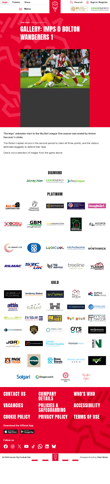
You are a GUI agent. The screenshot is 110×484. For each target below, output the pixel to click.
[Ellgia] (13, 318)
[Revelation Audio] (76, 361)
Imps (4, 2)
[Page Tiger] (13, 360)
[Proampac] (76, 181)
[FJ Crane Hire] (55, 318)
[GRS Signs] (76, 330)
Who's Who (84, 394)
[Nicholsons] (76, 248)
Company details (47, 396)
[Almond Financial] (34, 205)
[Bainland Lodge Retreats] (34, 307)
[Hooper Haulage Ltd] (97, 224)
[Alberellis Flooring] (13, 294)
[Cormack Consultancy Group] (76, 205)
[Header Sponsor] (100, 9)
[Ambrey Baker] (34, 294)
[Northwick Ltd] (97, 248)
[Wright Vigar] (87, 377)
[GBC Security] (34, 330)
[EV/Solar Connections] (34, 318)
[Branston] (34, 181)
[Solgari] (23, 377)
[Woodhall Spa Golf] (65, 377)
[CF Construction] (76, 307)
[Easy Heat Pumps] (13, 224)
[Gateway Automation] (13, 330)
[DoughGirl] (97, 205)
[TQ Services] (55, 266)
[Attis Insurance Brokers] (13, 307)
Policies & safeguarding (52, 407)
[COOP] (34, 248)
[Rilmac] (13, 266)
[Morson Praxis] (76, 343)
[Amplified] (55, 294)
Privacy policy (53, 417)
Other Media (102, 457)
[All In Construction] (13, 206)
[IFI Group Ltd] (13, 247)
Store (27, 2)
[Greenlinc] (76, 224)
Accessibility (87, 405)
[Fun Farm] (76, 318)
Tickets (16, 2)
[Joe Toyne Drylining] (34, 343)
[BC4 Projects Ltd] (55, 206)
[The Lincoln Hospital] (55, 343)
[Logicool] (55, 248)
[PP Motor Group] (34, 361)
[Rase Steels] (55, 361)
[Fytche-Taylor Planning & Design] (97, 318)
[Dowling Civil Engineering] (97, 307)
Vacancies (13, 405)
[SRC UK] (34, 266)
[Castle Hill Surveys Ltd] (55, 307)
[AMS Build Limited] (76, 294)
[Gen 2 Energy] (55, 181)
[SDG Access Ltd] (97, 360)
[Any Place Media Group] (97, 294)
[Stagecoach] (44, 377)
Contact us (14, 394)
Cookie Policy (16, 417)
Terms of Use (87, 417)
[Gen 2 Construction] (55, 224)
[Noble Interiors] (97, 343)
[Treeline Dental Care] (76, 266)
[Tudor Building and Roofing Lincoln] (97, 266)
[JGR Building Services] (13, 343)
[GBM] (34, 224)
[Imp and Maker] (97, 330)
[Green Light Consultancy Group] (55, 330)
